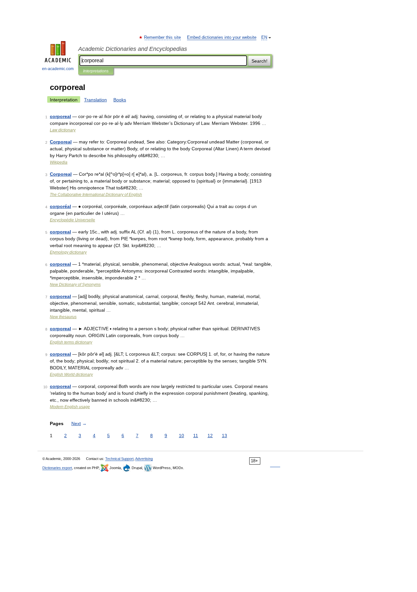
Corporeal (61, 141)
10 (181, 435)
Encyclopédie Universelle (72, 220)
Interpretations (95, 71)
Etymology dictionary (68, 252)
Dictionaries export (57, 468)
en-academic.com (58, 69)
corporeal (60, 116)
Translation (95, 99)
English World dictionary (71, 374)
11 (195, 435)
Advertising (144, 459)
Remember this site (163, 37)
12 (210, 435)
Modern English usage (70, 407)
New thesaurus (63, 317)
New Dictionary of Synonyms (75, 284)
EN (264, 37)
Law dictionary (63, 130)
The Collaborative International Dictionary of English (96, 194)
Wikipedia (58, 162)
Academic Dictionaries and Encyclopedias (132, 49)
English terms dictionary (71, 342)
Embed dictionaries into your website (221, 37)
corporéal (60, 206)
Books (119, 99)
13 (224, 435)
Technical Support (119, 459)
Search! (259, 61)
